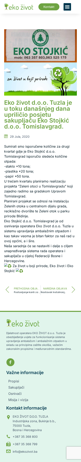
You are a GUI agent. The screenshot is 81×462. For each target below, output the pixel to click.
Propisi (13, 381)
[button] (67, 7)
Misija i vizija (18, 400)
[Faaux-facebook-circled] (10, 362)
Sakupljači (16, 387)
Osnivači (15, 393)
